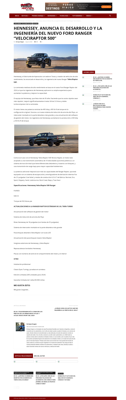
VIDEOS (88, 16)
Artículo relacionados (23, 356)
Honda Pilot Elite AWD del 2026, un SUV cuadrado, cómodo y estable (66, 378)
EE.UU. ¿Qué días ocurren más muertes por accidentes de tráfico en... (102, 78)
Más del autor (39, 356)
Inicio (15, 21)
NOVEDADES (51, 16)
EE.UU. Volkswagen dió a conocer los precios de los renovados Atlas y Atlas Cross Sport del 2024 (28, 313)
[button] (110, 16)
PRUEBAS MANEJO (37, 16)
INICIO (17, 16)
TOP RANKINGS (77, 16)
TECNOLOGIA (64, 16)
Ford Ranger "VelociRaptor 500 (26, 21)
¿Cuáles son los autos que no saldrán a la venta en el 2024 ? (66, 309)
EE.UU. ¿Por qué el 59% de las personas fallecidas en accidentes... (102, 87)
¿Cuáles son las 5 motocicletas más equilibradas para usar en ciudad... (102, 106)
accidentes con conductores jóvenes (44, 373)
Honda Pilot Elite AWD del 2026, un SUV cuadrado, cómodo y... (102, 96)
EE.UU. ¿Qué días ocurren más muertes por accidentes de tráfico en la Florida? (23, 378)
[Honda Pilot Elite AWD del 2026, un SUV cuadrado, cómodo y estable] (68, 367)
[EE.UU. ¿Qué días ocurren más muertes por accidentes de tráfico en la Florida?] (24, 367)
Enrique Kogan (20, 41)
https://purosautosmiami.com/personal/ (35, 326)
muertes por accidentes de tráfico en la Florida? (21, 373)
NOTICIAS (25, 16)
